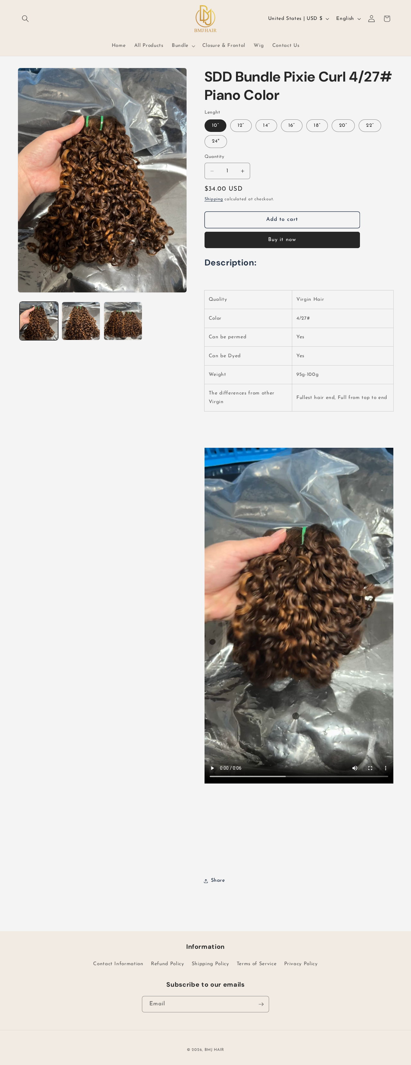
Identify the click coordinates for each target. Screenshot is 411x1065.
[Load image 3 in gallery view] (123, 321)
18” (317, 125)
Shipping (214, 199)
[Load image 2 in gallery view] (81, 321)
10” (215, 125)
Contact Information (118, 963)
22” (369, 125)
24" (216, 141)
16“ (291, 125)
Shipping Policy (210, 963)
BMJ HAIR (214, 1050)
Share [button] (218, 880)
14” (266, 125)
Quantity (214, 157)
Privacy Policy (301, 963)
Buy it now (282, 240)
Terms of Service (257, 963)
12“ (241, 125)
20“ (343, 125)
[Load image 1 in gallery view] (39, 321)
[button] (25, 18)
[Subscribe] (261, 1004)
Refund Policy (167, 963)
